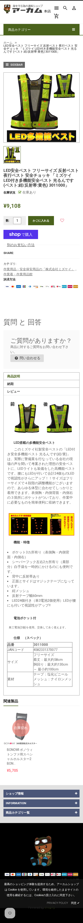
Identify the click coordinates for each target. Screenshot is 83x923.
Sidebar (16, 64)
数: (8, 220)
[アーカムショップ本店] (41, 850)
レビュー (13, 391)
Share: (8, 253)
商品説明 (13, 376)
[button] (62, 220)
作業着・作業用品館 (18, 274)
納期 (10, 384)
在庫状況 (9, 192)
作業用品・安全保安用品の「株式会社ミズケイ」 (38, 269)
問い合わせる (29, 358)
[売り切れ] (21, 716)
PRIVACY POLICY (57, 903)
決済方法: (9, 279)
